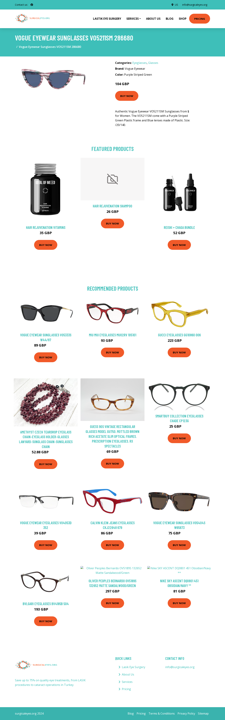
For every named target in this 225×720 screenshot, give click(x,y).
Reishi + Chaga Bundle (179, 227)
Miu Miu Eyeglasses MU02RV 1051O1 (112, 335)
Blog (169, 19)
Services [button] (132, 19)
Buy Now (126, 96)
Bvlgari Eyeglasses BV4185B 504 (46, 603)
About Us (153, 19)
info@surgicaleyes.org (194, 4)
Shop (183, 19)
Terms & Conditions (162, 713)
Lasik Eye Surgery (133, 667)
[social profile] (31, 4)
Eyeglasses (139, 63)
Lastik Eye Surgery (107, 19)
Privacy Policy (186, 713)
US (176, 4)
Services (127, 682)
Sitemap (203, 713)
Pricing (199, 18)
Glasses (153, 63)
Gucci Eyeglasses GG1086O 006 (179, 335)
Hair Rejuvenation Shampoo (112, 206)
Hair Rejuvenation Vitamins (45, 227)
